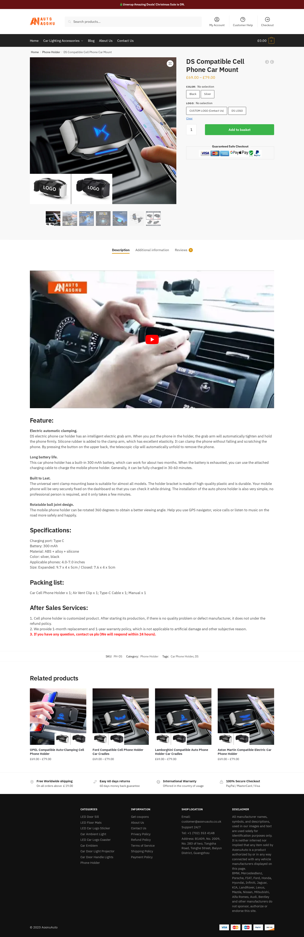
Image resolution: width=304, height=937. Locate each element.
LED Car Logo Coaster (95, 840)
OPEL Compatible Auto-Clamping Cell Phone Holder (57, 752)
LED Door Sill (89, 817)
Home (35, 52)
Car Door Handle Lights (96, 857)
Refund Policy (141, 840)
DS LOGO (237, 110)
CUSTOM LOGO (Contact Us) (207, 110)
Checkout (267, 25)
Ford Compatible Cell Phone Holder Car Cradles (118, 752)
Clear (189, 118)
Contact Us (138, 828)
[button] (170, 63)
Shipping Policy (142, 851)
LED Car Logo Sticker (95, 828)
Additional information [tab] (152, 250)
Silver (207, 94)
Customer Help (243, 25)
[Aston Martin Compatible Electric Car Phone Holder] (246, 716)
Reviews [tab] (181, 250)
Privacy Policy (140, 834)
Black (193, 94)
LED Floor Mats (91, 823)
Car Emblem (89, 846)
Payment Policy (142, 857)
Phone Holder (51, 52)
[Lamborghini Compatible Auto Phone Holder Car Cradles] (183, 716)
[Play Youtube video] (152, 339)
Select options (58, 767)
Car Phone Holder (182, 656)
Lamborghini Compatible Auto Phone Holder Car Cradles (181, 752)
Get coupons (140, 817)
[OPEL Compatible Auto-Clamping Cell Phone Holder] (58, 716)
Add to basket (240, 130)
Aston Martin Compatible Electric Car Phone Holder (244, 752)
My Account (217, 25)
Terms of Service (143, 846)
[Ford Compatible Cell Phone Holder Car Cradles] (121, 716)
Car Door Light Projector (97, 851)
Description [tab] (121, 250)
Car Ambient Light (93, 834)
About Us (137, 823)
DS (196, 656)
